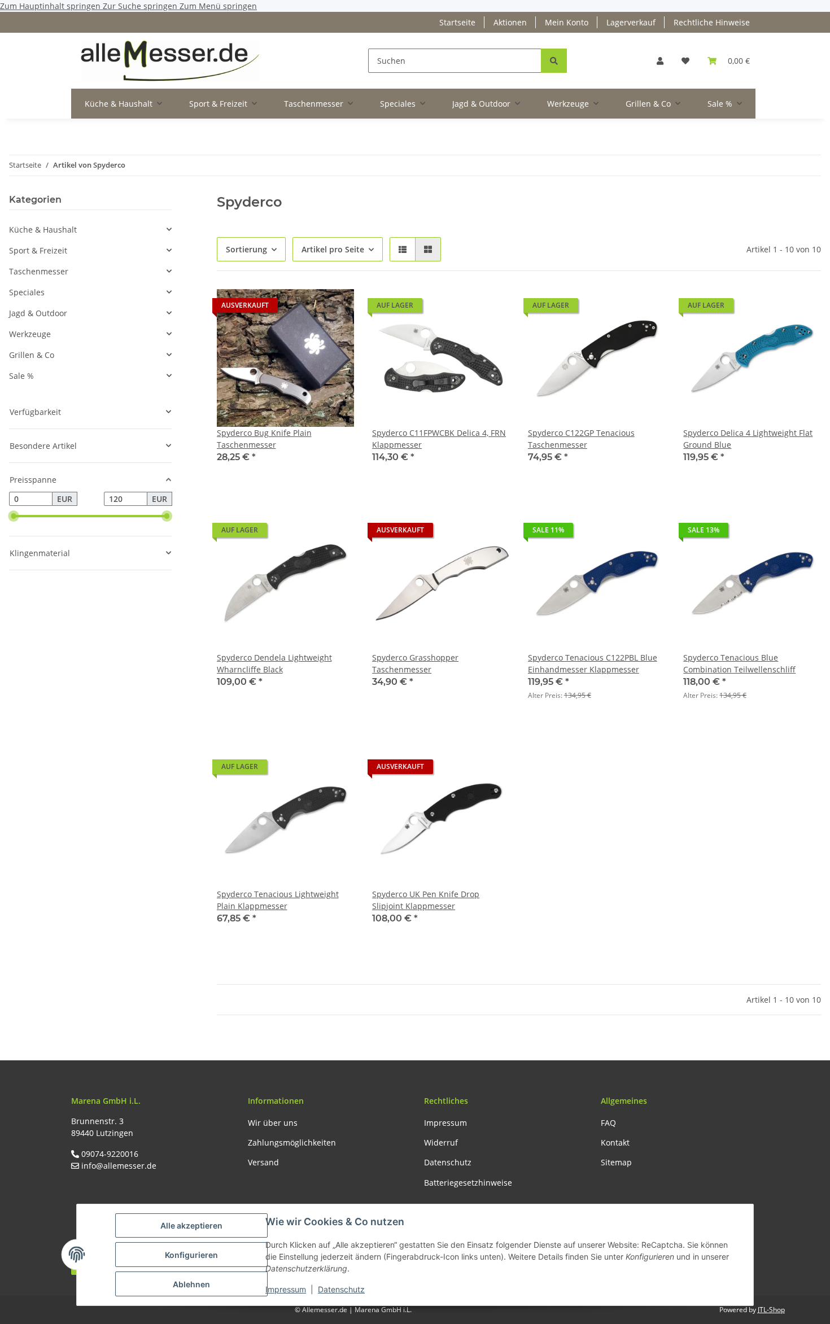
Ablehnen (191, 1284)
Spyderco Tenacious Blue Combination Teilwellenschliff (739, 663)
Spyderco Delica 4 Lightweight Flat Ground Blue (747, 438)
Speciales (27, 292)
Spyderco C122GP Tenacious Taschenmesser (581, 438)
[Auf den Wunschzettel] (334, 308)
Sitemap (616, 1162)
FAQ (608, 1122)
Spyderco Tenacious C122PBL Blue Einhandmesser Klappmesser (592, 663)
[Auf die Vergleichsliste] (305, 308)
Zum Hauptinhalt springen (51, 6)
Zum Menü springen (218, 6)
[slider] (13, 516)
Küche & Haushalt (43, 229)
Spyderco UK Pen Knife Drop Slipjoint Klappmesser (425, 900)
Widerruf (441, 1142)
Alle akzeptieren (191, 1225)
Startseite (457, 22)
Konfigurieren (191, 1255)
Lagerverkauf (631, 22)
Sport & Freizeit (38, 250)
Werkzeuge (30, 334)
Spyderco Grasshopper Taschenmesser (415, 663)
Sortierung (246, 249)
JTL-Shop (771, 1309)
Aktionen (510, 22)
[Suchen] (554, 61)
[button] (660, 60)
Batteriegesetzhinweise (468, 1182)
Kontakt (615, 1142)
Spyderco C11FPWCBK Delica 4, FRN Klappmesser (439, 438)
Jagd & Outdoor (38, 313)
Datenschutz (341, 1289)
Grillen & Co (31, 354)
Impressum (285, 1289)
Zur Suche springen (141, 6)
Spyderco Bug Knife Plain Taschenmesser (264, 438)
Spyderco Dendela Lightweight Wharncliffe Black (274, 663)
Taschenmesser (38, 271)
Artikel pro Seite (333, 249)
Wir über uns (273, 1122)
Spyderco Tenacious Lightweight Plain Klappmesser (278, 900)
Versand (263, 1162)
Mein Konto (566, 22)
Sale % (21, 375)
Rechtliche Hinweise (712, 22)
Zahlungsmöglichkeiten (292, 1142)
